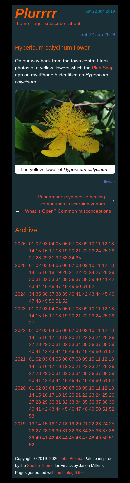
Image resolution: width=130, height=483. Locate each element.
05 (58, 243)
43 (31, 286)
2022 (20, 330)
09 (85, 243)
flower (109, 182)
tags (36, 23)
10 (91, 243)
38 (85, 279)
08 (78, 243)
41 (105, 279)
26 (111, 250)
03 (45, 243)
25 (105, 250)
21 (78, 250)
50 (78, 286)
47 (58, 286)
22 (85, 250)
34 (71, 257)
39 (91, 279)
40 (98, 279)
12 (104, 243)
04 (51, 243)
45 (45, 286)
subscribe (55, 23)
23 (91, 250)
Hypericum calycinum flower (52, 47)
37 (78, 279)
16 (45, 250)
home (23, 23)
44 (38, 286)
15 (38, 250)
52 (91, 286)
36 (71, 279)
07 (71, 243)
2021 (20, 359)
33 (65, 257)
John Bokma (71, 458)
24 (98, 250)
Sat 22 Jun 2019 (97, 34)
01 (31, 243)
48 (65, 286)
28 (38, 257)
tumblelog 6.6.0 (70, 472)
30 (31, 279)
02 (38, 243)
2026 (20, 243)
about (74, 23)
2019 (20, 423)
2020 (20, 388)
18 (58, 250)
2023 (20, 308)
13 (111, 243)
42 (111, 279)
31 (51, 257)
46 (51, 286)
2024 (20, 294)
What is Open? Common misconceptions (68, 211)
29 (45, 257)
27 (31, 257)
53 (31, 416)
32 (58, 257)
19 (65, 250)
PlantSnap (103, 67)
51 (85, 286)
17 (51, 250)
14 (31, 250)
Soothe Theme (40, 465)
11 (98, 243)
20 (71, 250)
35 (78, 257)
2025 (20, 265)
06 (65, 243)
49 (71, 286)
